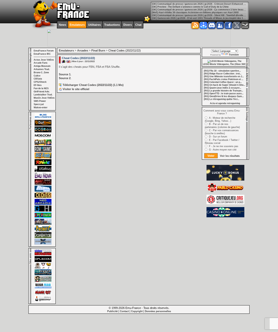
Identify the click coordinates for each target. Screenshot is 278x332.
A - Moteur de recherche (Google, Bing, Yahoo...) (220, 119)
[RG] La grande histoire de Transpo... (223, 90)
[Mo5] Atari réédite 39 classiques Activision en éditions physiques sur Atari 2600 (195, 12)
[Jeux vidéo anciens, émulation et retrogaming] (43, 177)
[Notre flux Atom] (203, 25)
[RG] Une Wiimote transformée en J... (224, 76)
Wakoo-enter (40, 107)
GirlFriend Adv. (42, 91)
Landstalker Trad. (43, 94)
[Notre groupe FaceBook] (220, 25)
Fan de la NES (41, 88)
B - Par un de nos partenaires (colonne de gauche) (222, 126)
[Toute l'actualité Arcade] (43, 204)
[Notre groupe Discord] (211, 25)
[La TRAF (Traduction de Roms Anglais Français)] (43, 224)
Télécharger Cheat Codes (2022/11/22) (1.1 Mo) (93, 85)
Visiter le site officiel (75, 89)
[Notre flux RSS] (195, 25)
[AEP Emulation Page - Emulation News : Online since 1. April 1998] (43, 274)
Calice (37, 75)
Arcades (82, 50)
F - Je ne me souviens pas (223, 146)
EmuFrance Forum (44, 50)
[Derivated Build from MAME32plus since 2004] (43, 184)
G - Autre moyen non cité (222, 149)
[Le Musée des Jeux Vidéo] (43, 254)
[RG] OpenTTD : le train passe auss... (223, 93)
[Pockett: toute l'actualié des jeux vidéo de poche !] (43, 230)
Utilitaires (94, 24)
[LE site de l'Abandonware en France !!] (43, 144)
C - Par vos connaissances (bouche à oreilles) (222, 132)
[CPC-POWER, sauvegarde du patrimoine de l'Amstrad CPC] (43, 217)
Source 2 (65, 78)
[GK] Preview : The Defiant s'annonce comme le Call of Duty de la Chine (190, 6)
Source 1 (65, 74)
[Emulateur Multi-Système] (43, 237)
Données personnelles (158, 311)
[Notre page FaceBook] (228, 25)
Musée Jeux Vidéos (44, 98)
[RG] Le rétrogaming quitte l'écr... (221, 99)
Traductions (112, 24)
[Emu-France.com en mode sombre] (147, 21)
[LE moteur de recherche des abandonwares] (43, 197)
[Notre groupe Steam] (245, 25)
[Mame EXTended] (43, 294)
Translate (234, 54)
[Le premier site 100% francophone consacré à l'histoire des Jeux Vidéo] (43, 157)
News (62, 24)
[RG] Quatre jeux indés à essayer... (222, 88)
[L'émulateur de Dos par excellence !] (43, 131)
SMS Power (40, 101)
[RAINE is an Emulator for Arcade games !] (43, 164)
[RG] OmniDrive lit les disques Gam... (224, 96)
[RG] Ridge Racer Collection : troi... (222, 73)
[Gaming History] (43, 210)
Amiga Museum (42, 66)
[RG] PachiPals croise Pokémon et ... (223, 79)
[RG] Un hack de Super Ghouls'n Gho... (224, 85)
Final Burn (98, 50)
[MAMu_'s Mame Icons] (43, 268)
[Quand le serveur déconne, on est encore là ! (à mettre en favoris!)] (43, 118)
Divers (127, 24)
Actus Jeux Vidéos (44, 59)
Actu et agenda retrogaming (225, 103)
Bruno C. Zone (41, 72)
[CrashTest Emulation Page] (43, 281)
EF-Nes (38, 85)
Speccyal (39, 104)
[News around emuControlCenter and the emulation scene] (43, 243)
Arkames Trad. (42, 69)
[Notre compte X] (236, 25)
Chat (138, 24)
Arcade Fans (40, 63)
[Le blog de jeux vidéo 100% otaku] (43, 171)
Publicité (112, 311)
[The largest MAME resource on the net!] (43, 190)
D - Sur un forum (218, 136)
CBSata (38, 78)
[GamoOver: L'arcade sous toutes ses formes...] (43, 301)
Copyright (137, 311)
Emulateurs (77, 24)
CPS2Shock (40, 82)
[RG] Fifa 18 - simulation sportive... (222, 70)
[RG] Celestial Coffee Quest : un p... (223, 82)
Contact (124, 311)
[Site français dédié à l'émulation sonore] (43, 261)
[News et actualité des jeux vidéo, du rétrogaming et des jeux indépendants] (43, 151)
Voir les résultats (230, 155)
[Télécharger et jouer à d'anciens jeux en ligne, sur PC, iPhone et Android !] (43, 125)
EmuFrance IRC (42, 54)
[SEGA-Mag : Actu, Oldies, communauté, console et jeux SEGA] (43, 287)
